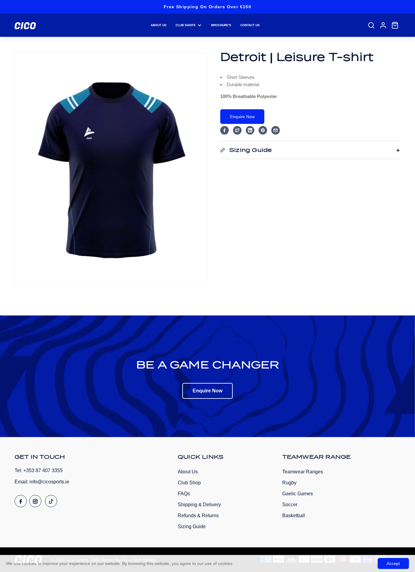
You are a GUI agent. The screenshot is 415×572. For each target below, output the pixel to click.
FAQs (184, 493)
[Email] (275, 130)
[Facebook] (224, 130)
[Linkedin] (250, 130)
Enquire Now (242, 116)
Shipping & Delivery (199, 504)
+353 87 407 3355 (43, 470)
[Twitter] (237, 130)
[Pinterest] (263, 130)
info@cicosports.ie (49, 481)
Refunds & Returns (198, 515)
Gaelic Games (297, 493)
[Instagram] (35, 501)
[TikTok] (51, 501)
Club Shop (189, 482)
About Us (188, 471)
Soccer (289, 504)
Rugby (289, 482)
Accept (393, 563)
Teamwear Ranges (302, 471)
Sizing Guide (192, 526)
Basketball (293, 515)
